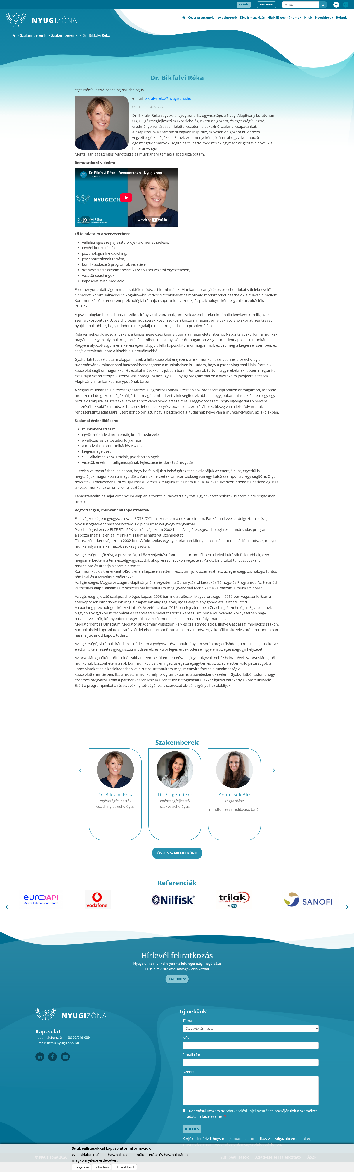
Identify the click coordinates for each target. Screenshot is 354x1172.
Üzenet (189, 1071)
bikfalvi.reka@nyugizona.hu (168, 98)
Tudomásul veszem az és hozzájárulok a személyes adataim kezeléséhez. (252, 1113)
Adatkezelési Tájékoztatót (247, 1110)
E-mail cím (191, 1054)
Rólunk (341, 18)
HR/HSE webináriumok (284, 18)
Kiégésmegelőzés (252, 18)
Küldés (192, 1128)
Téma (187, 1020)
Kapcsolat (266, 4)
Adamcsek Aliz (234, 794)
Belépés (243, 4)
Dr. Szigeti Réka (175, 794)
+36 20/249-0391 (79, 1037)
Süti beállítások (124, 1167)
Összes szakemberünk (177, 853)
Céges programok (201, 18)
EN (345, 4)
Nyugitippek (324, 18)
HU (336, 4)
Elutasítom (101, 1167)
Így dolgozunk (227, 18)
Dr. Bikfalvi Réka (115, 794)
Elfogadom (81, 1167)
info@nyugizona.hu (63, 1043)
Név (186, 1037)
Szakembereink (33, 35)
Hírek (308, 18)
